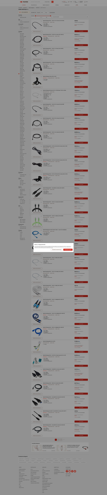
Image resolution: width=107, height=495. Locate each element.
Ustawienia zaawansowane (56, 249)
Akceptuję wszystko (67, 249)
